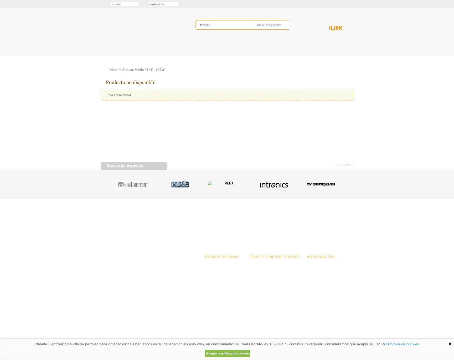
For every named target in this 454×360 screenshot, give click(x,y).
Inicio (113, 70)
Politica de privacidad (150, 332)
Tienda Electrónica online (142, 29)
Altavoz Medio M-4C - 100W (143, 70)
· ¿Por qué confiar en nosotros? (330, 270)
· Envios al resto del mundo (270, 276)
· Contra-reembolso (218, 281)
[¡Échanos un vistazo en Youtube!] (6, 65)
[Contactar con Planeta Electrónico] (144, 270)
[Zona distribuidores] (326, 6)
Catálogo (318, 218)
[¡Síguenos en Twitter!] (6, 21)
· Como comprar (319, 281)
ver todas (344, 164)
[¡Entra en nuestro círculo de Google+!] (6, 54)
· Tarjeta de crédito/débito (223, 276)
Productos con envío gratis (253, 56)
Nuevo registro (270, 4)
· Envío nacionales (264, 264)
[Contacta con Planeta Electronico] (249, 36)
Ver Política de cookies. (400, 344)
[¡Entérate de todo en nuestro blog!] (6, 76)
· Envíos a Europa (263, 270)
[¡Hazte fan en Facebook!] (6, 32)
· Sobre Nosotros (319, 264)
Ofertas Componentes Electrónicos (178, 56)
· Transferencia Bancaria (222, 264)
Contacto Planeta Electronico (335, 56)
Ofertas (268, 218)
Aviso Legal (113, 332)
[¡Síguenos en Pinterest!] (6, 43)
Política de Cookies (190, 332)
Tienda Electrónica (111, 56)
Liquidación (292, 218)
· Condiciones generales (324, 276)
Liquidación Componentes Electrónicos (215, 56)
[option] (133, 184)
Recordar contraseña (227, 4)
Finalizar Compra (341, 36)
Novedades (245, 218)
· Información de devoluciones (273, 281)
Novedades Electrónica (141, 56)
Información (294, 56)
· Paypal (210, 270)
